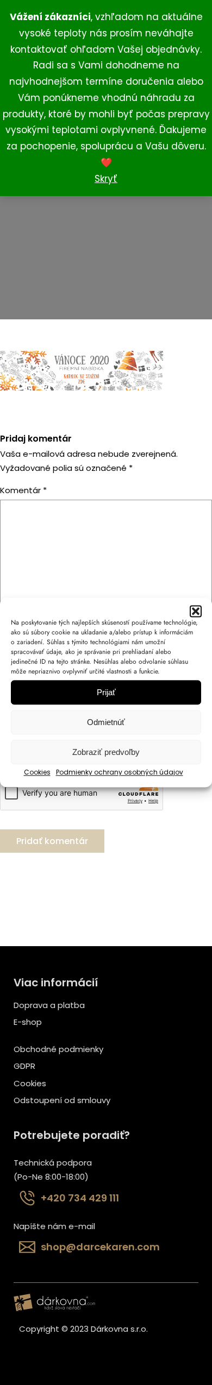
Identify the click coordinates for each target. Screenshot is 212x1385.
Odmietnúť (106, 722)
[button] (195, 611)
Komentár (23, 490)
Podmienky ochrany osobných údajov (119, 772)
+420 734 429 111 (80, 1198)
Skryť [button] (106, 178)
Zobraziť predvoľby (106, 752)
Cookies (37, 772)
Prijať (106, 692)
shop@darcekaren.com (100, 1247)
